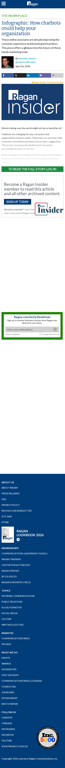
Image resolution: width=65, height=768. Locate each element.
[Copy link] (57, 75)
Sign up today (17, 201)
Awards (6, 663)
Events (6, 657)
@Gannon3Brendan (25, 61)
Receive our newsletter (17, 510)
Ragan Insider (10, 570)
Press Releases (11, 493)
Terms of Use (54, 334)
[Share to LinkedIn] (32, 75)
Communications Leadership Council (25, 553)
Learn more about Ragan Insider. (20, 213)
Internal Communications (18, 596)
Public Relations (12, 601)
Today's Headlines (12, 334)
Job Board (8, 692)
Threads (7, 723)
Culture (6, 619)
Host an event (10, 675)
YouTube (7, 740)
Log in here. (30, 209)
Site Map (7, 516)
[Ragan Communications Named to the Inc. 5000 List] (47, 737)
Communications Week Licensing (22, 680)
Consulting (9, 686)
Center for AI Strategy (16, 565)
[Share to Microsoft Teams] (45, 75)
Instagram (8, 729)
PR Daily (6, 644)
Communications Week (16, 638)
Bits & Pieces (9, 576)
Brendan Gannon (27, 58)
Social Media (10, 613)
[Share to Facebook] (8, 75)
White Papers (10, 703)
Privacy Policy (11, 505)
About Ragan (10, 487)
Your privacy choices (15, 746)
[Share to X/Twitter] (20, 75)
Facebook (8, 734)
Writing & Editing (13, 624)
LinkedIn (7, 717)
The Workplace (15, 15)
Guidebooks (9, 669)
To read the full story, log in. (32, 169)
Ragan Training (11, 559)
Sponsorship (9, 698)
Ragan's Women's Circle (16, 582)
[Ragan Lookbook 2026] (23, 534)
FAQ (4, 499)
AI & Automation (12, 607)
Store (5, 522)
